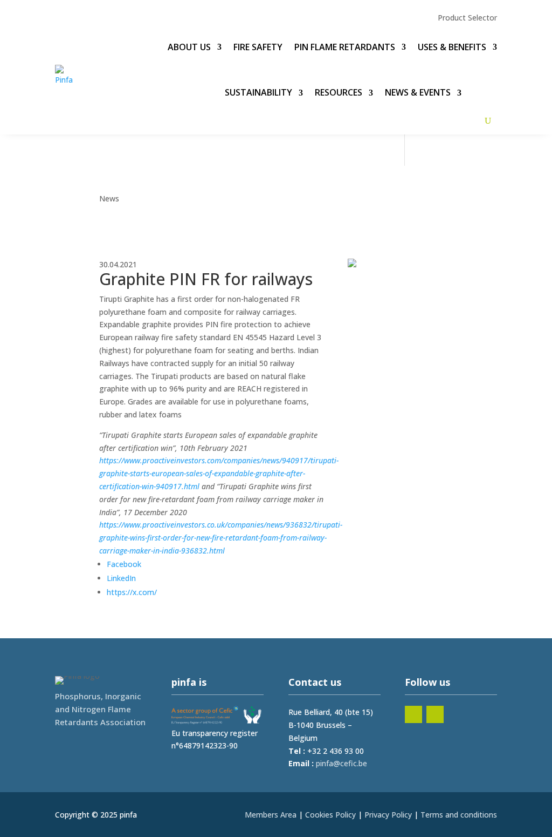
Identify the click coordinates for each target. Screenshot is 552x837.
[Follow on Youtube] (435, 714)
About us (189, 47)
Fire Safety (257, 47)
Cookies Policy (330, 814)
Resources (338, 92)
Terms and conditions (458, 814)
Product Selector (467, 18)
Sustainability (258, 92)
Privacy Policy (388, 814)
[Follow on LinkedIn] (413, 714)
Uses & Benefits (452, 47)
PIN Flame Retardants (344, 47)
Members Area (270, 814)
